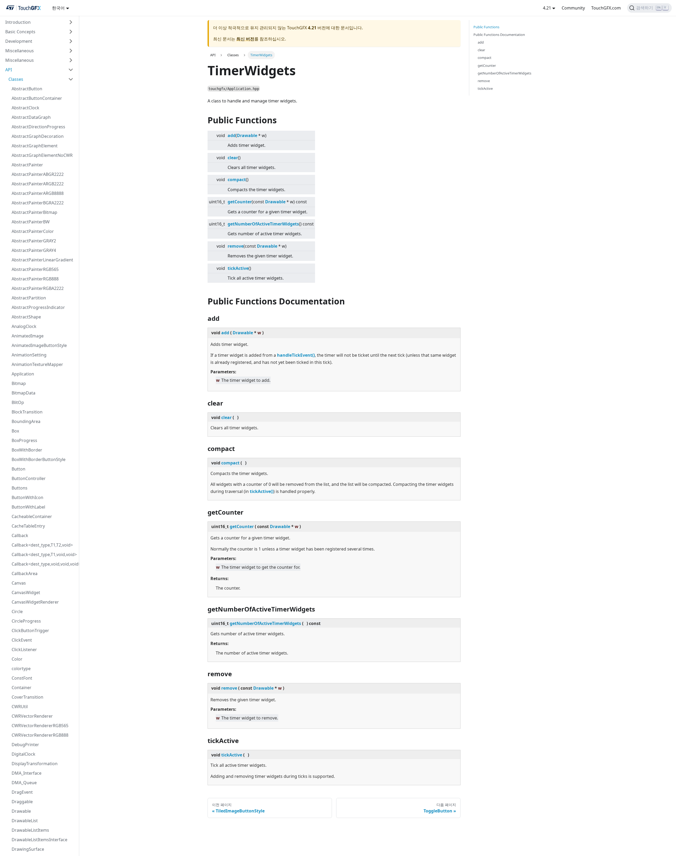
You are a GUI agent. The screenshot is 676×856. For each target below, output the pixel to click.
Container (21, 687)
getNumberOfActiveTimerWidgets (263, 224)
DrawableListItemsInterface (39, 840)
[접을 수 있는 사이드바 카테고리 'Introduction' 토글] (71, 22)
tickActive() (261, 491)
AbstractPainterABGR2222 (38, 174)
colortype (21, 668)
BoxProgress (24, 440)
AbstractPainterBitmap (34, 212)
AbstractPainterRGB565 (35, 269)
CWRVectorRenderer (32, 716)
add (232, 135)
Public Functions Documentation (499, 34)
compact (237, 179)
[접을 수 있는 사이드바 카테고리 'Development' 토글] (71, 41)
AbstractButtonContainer (37, 98)
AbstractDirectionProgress (38, 127)
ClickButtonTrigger (30, 630)
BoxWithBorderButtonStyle (38, 459)
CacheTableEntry (28, 526)
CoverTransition (27, 697)
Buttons (19, 488)
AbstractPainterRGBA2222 (38, 288)
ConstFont (22, 678)
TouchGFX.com (606, 8)
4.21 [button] (547, 8)
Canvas (19, 583)
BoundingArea (26, 421)
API (8, 70)
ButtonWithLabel (28, 507)
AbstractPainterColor (33, 231)
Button (18, 469)
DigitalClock (23, 754)
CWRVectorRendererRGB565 (40, 725)
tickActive (238, 268)
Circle (17, 611)
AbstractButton (27, 89)
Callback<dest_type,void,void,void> (44, 564)
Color (17, 659)
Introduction (18, 22)
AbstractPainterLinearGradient (42, 260)
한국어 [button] (58, 8)
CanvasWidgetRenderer (35, 602)
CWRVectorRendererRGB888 (40, 735)
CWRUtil (20, 706)
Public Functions (486, 27)
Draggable (22, 802)
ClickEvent (22, 640)
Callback (20, 535)
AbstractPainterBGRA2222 (38, 203)
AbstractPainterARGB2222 (38, 184)
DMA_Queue (24, 783)
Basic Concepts (20, 32)
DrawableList (25, 821)
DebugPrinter (25, 744)
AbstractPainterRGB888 (35, 279)
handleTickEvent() (296, 355)
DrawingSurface (28, 849)
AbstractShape (26, 317)
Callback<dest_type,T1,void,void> (44, 554)
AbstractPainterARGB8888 (38, 193)
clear (233, 158)
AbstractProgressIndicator (38, 307)
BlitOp (18, 402)
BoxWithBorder (27, 450)
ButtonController (29, 478)
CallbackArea (24, 573)
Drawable (21, 811)
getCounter (240, 202)
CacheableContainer (32, 516)
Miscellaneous (19, 51)
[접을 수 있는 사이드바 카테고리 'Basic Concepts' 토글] (71, 31)
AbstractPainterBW (31, 222)
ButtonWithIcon (27, 497)
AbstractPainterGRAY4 (34, 250)
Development (18, 41)
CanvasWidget (26, 592)
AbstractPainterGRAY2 (34, 241)
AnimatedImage (28, 336)
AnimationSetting (29, 355)
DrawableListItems (30, 830)
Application (23, 374)
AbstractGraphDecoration (38, 136)
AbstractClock (25, 108)
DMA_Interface (26, 773)
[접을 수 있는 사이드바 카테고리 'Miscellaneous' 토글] (71, 50)
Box (15, 431)
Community (573, 8)
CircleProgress (26, 621)
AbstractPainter (27, 165)
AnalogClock (24, 326)
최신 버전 (245, 39)
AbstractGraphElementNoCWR (42, 155)
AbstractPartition (29, 298)
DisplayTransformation (35, 763)
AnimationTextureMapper (37, 364)
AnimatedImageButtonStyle (39, 345)
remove (235, 246)
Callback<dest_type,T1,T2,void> (42, 545)
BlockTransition (27, 412)
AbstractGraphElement (35, 146)
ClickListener (24, 649)
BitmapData (23, 393)
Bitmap (19, 383)
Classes (15, 79)
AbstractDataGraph (31, 117)
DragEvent (22, 792)
